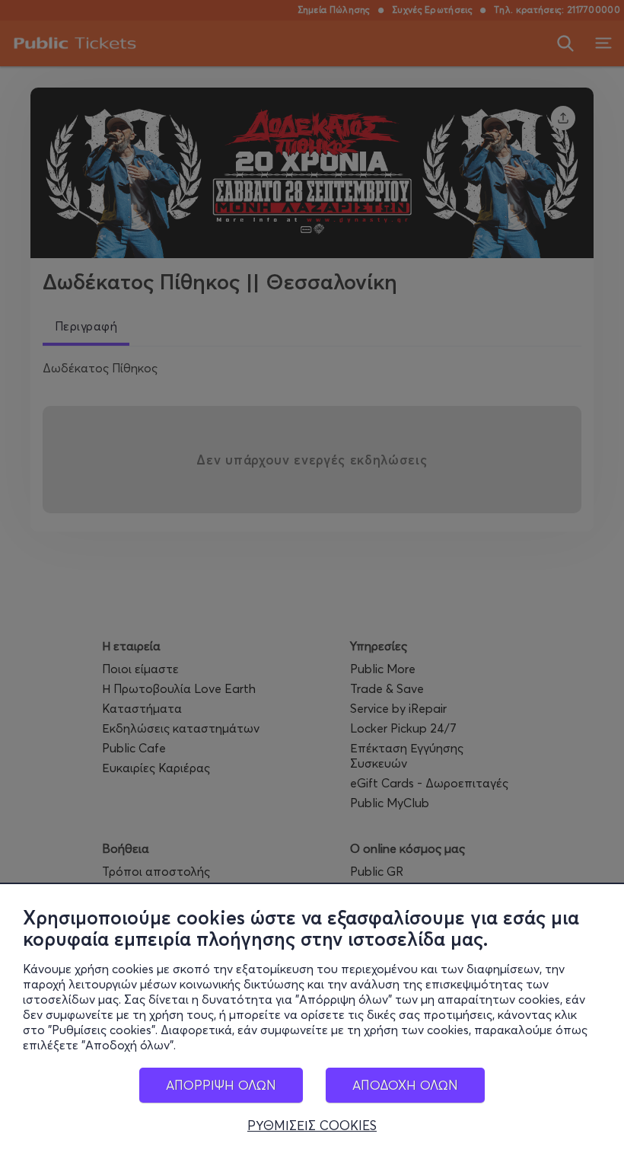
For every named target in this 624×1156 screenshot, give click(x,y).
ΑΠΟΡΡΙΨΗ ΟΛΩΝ (221, 1085)
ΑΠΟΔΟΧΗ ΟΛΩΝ (405, 1085)
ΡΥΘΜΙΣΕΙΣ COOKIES (312, 1125)
